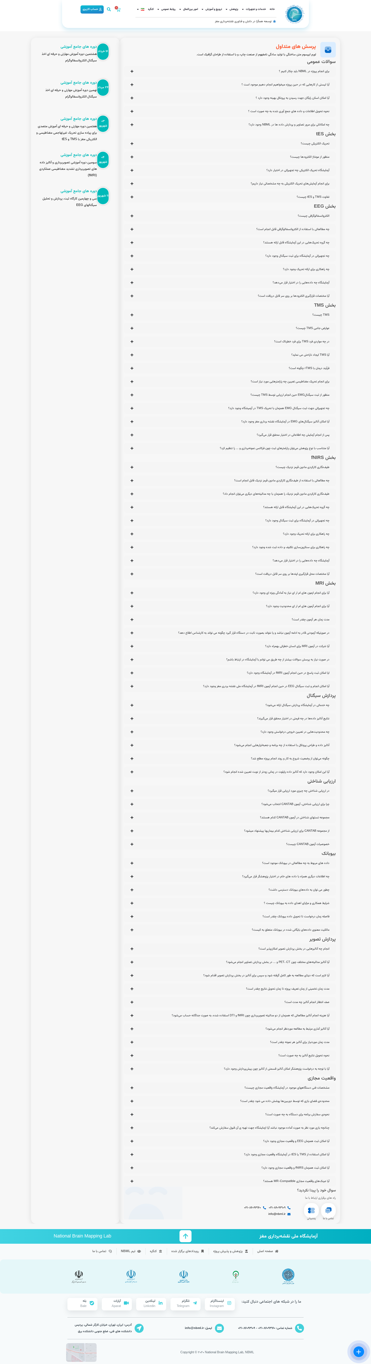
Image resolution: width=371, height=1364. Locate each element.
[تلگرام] (195, 1303)
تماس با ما (328, 1218)
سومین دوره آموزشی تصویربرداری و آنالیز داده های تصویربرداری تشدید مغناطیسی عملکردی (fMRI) (68, 169)
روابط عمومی (168, 9)
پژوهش (234, 9)
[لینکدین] (160, 1303)
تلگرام (186, 1301)
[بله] (92, 1303)
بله (85, 1301)
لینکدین (150, 1301)
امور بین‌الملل (190, 9)
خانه (272, 9)
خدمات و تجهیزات (256, 9)
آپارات (117, 1301)
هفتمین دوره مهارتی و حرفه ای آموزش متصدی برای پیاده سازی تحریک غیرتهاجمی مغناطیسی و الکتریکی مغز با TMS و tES (66, 133)
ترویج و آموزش (213, 9)
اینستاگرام (217, 1301)
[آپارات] (126, 1303)
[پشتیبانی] (311, 1210)
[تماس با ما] (328, 1210)
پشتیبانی (311, 1218)
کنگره (151, 9)
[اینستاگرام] (229, 1303)
